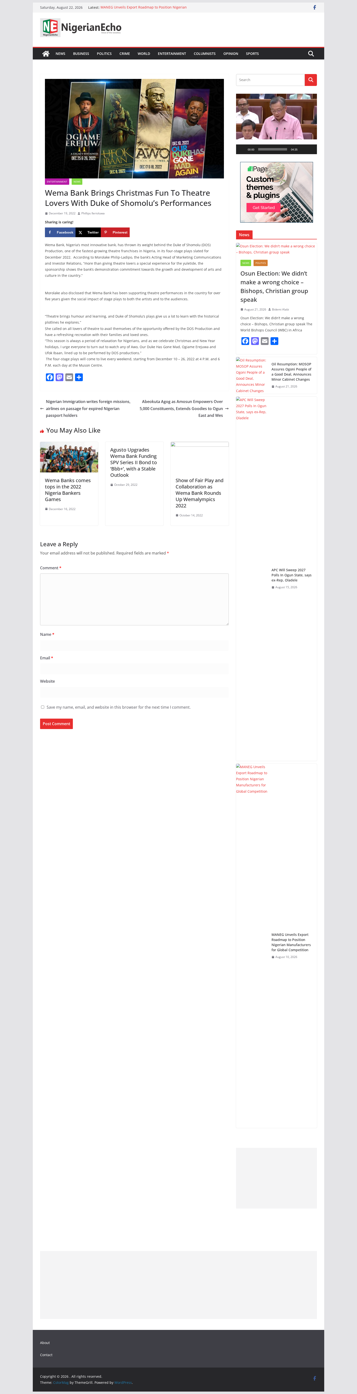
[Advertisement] (276, 1178)
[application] (276, 124)
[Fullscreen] (310, 149)
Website (47, 681)
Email (46, 658)
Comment (50, 568)
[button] (276, 124)
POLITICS (104, 53)
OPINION (230, 53)
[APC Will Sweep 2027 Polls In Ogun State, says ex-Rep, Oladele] (252, 579)
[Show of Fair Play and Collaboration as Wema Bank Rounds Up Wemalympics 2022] (200, 445)
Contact (46, 1354)
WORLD (144, 53)
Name (47, 634)
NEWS (60, 53)
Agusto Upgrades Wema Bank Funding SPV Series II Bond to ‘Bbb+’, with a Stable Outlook (133, 462)
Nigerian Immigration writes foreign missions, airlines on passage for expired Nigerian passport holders (88, 408)
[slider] (272, 149)
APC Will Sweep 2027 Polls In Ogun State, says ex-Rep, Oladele (292, 575)
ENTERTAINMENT (172, 53)
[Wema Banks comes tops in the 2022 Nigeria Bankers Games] (69, 445)
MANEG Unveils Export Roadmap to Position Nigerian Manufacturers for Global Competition (144, 10)
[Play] (242, 149)
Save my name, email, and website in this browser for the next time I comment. (119, 707)
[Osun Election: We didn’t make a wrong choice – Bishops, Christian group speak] (276, 249)
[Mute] (302, 149)
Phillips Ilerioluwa (93, 213)
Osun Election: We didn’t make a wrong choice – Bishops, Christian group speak (274, 286)
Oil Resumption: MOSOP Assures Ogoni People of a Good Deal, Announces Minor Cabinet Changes (291, 372)
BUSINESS (81, 53)
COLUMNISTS (205, 53)
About (45, 1342)
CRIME (124, 53)
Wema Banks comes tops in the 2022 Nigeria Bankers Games (68, 490)
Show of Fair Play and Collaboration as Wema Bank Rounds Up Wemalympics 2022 (199, 493)
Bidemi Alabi (280, 309)
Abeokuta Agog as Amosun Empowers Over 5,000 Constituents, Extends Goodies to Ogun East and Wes (181, 408)
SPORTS (252, 53)
